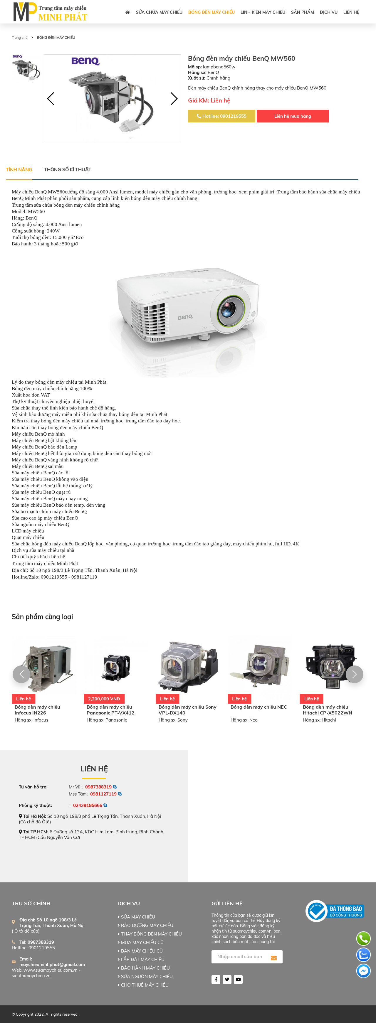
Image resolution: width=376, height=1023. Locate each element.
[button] (174, 98)
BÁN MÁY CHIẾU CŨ (141, 951)
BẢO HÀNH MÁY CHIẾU (145, 968)
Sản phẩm (302, 12)
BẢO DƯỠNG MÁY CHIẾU (146, 925)
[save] (274, 958)
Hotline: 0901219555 (223, 116)
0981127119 (103, 794)
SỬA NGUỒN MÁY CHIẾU (146, 976)
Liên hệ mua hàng (292, 116)
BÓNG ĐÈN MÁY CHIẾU (211, 12)
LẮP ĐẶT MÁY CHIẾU (142, 959)
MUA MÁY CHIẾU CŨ (142, 942)
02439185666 (87, 805)
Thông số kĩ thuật (67, 169)
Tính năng (19, 169)
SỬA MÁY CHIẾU (137, 917)
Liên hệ (351, 12)
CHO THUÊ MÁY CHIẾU (144, 985)
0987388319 (98, 787)
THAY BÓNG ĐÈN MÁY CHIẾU (151, 934)
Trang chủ (20, 37)
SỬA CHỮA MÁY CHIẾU (159, 12)
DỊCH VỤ (329, 12)
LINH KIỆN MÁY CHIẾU (263, 12)
